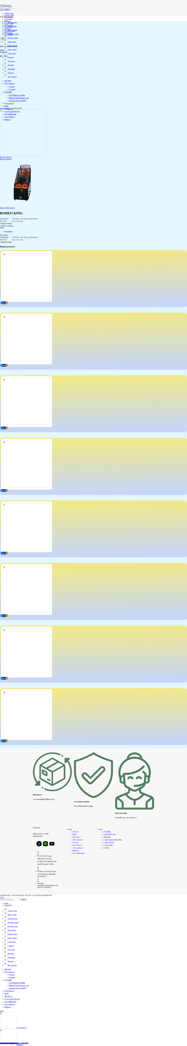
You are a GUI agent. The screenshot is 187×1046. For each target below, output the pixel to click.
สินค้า (74, 834)
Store (100, 829)
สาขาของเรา (77, 845)
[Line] (45, 843)
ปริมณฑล (107, 837)
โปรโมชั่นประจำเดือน (17, 983)
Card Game (8, 19)
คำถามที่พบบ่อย (78, 853)
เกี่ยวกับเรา (76, 837)
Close (2, 897)
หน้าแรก (75, 832)
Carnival (10, 226)
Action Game (9, 13)
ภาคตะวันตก (108, 845)
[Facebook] (39, 843)
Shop (8, 108)
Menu (70, 829)
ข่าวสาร (75, 842)
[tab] (95, 231)
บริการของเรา (77, 840)
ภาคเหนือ (107, 832)
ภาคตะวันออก (108, 842)
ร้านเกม (12, 975)
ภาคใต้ (106, 848)
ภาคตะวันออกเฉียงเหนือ (112, 840)
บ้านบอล (12, 977)
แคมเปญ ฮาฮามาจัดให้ (17, 988)
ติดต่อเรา (75, 851)
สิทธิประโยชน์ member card (19, 985)
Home (2, 108)
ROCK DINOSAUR (7, 208)
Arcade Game (9, 15)
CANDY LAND (6, 1043)
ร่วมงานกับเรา (77, 848)
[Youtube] (52, 843)
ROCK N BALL (6, 157)
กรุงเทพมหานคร (109, 834)
